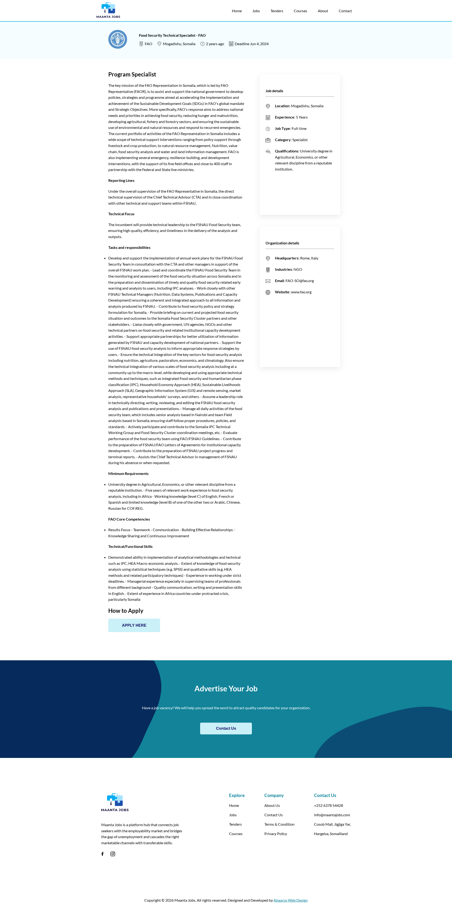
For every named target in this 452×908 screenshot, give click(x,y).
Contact (345, 10)
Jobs (256, 10)
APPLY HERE (134, 625)
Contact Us (226, 728)
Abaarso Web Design (291, 900)
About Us (272, 805)
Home (237, 10)
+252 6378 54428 (328, 805)
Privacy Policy (275, 833)
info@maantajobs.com (332, 814)
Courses (300, 10)
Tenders (276, 10)
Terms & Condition (279, 824)
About (323, 10)
